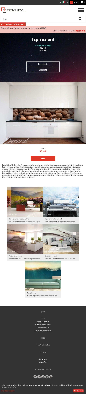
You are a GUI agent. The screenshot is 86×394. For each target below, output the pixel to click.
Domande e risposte (43, 328)
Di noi (43, 319)
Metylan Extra (43, 362)
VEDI (43, 158)
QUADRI (43, 48)
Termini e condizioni (43, 322)
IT (60, 2)
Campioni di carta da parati (43, 331)
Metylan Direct (43, 359)
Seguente (48, 70)
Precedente (38, 64)
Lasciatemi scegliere (8, 391)
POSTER (43, 50)
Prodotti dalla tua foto (43, 345)
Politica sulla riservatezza (43, 325)
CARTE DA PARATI (43, 45)
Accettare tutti (78, 391)
